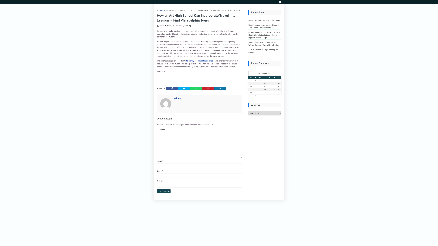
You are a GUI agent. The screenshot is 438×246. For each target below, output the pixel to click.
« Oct (250, 95)
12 (274, 83)
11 (269, 83)
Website (160, 181)
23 (260, 89)
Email (160, 171)
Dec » (256, 95)
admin (161, 26)
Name (160, 161)
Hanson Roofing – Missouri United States (264, 20)
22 (255, 89)
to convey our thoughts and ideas (199, 61)
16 (260, 86)
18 (269, 86)
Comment (161, 129)
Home (169, 26)
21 (251, 89)
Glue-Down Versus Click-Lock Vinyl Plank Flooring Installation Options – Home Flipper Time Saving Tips (264, 35)
